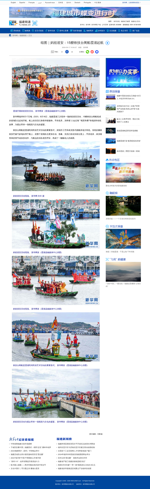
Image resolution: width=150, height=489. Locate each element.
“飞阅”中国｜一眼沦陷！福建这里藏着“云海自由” (123, 284)
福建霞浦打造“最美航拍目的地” (129, 141)
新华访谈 (51, 30)
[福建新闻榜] (79, 439)
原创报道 (16, 30)
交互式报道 (39, 30)
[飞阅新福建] (123, 259)
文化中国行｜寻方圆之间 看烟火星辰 (25, 468)
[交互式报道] (123, 226)
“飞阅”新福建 (77, 30)
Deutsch (77, 2)
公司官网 (105, 24)
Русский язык (50, 2)
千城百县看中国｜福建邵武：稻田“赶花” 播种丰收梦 (31, 447)
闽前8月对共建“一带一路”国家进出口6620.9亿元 (76, 465)
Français (32, 2)
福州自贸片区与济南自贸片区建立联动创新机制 (76, 447)
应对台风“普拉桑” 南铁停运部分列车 (72, 458)
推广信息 (135, 30)
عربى (40, 2)
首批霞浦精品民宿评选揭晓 (127, 130)
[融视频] (123, 193)
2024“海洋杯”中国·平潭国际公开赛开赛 (26, 458)
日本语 (60, 2)
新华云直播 (64, 30)
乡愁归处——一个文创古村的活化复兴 (121, 218)
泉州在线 (117, 21)
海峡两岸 (89, 30)
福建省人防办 (135, 21)
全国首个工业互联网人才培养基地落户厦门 (74, 450)
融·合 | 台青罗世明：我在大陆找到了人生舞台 (128, 120)
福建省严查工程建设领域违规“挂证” (71, 461)
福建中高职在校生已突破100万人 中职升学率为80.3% (129, 97)
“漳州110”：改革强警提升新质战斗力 (25, 461)
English (13, 2)
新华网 (88, 24)
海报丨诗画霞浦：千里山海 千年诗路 (120, 251)
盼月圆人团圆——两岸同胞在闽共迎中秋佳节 (28, 465)
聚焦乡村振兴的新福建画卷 (116, 185)
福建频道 (23, 35)
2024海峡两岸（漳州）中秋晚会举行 (25, 450)
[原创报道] (123, 91)
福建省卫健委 (125, 21)
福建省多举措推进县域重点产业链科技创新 (74, 468)
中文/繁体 (97, 2)
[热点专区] (123, 160)
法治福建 (112, 30)
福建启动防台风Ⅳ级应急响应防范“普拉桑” (27, 454)
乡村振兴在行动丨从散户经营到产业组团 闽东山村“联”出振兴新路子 (128, 109)
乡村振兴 (101, 30)
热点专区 (124, 30)
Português (87, 2)
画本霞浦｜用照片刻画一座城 (128, 151)
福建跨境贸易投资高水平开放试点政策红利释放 (76, 443)
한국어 (68, 2)
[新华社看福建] (32, 439)
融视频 (27, 30)
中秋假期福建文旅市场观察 (21, 443)
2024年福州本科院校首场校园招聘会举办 (74, 454)
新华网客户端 (96, 24)
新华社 (82, 24)
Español (22, 2)
